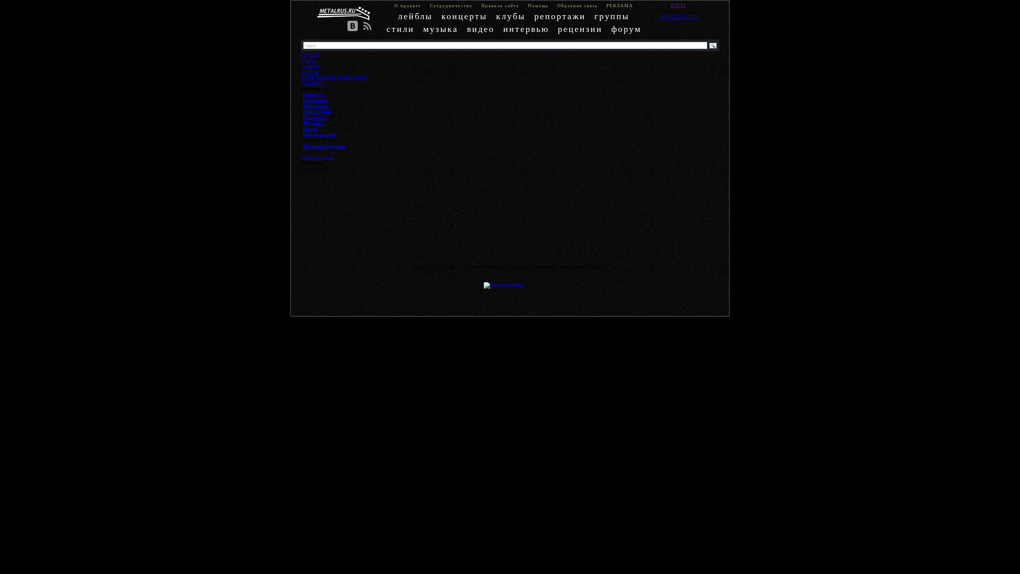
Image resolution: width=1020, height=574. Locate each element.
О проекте (407, 5)
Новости (313, 94)
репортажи (560, 16)
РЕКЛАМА (619, 5)
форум (626, 29)
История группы (324, 146)
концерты (464, 16)
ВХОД (678, 5)
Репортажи (317, 111)
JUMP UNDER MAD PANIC (334, 77)
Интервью (316, 106)
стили (400, 29)
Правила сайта (500, 5)
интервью (526, 29)
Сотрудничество (451, 5)
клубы (511, 16)
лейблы (415, 16)
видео (480, 29)
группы (612, 16)
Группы (310, 72)
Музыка (313, 123)
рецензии (580, 29)
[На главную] (344, 13)
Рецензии (312, 83)
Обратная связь (577, 5)
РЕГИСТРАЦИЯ (678, 17)
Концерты (315, 100)
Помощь (538, 5)
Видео (310, 129)
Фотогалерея (319, 135)
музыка (440, 29)
